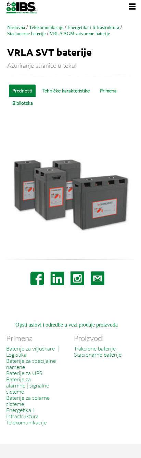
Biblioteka (22, 103)
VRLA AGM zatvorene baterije (80, 33)
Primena (108, 90)
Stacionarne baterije (26, 33)
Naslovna (16, 27)
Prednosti (22, 90)
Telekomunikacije (46, 27)
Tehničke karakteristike (66, 90)
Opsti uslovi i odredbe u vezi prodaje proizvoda (66, 325)
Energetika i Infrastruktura (93, 27)
